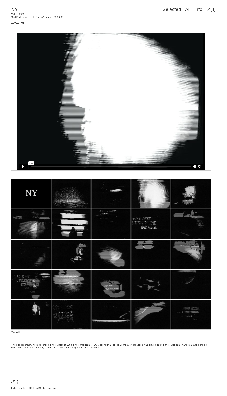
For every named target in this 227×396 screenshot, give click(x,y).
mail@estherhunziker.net (46, 388)
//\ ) (14, 381)
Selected (172, 9)
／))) (211, 9)
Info (198, 9)
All (187, 9)
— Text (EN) (18, 23)
